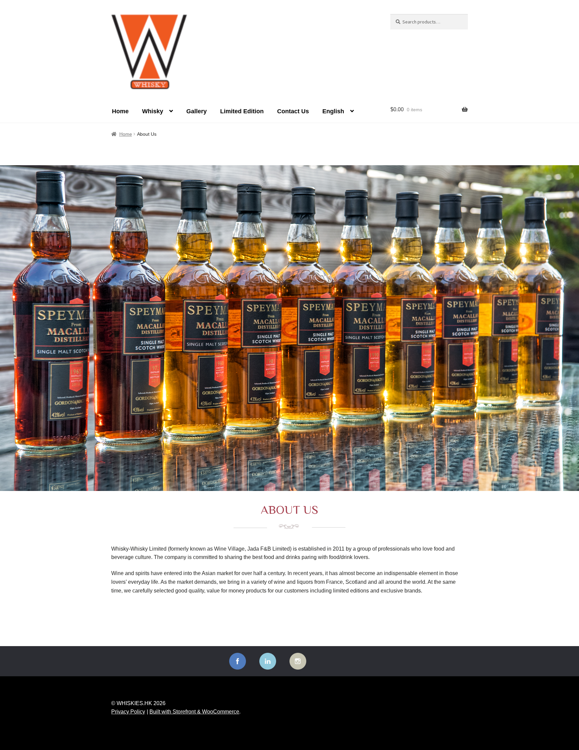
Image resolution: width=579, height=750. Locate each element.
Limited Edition (242, 111)
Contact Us (293, 111)
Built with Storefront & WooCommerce (194, 711)
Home (120, 111)
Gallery (196, 111)
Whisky (152, 111)
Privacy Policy (128, 711)
